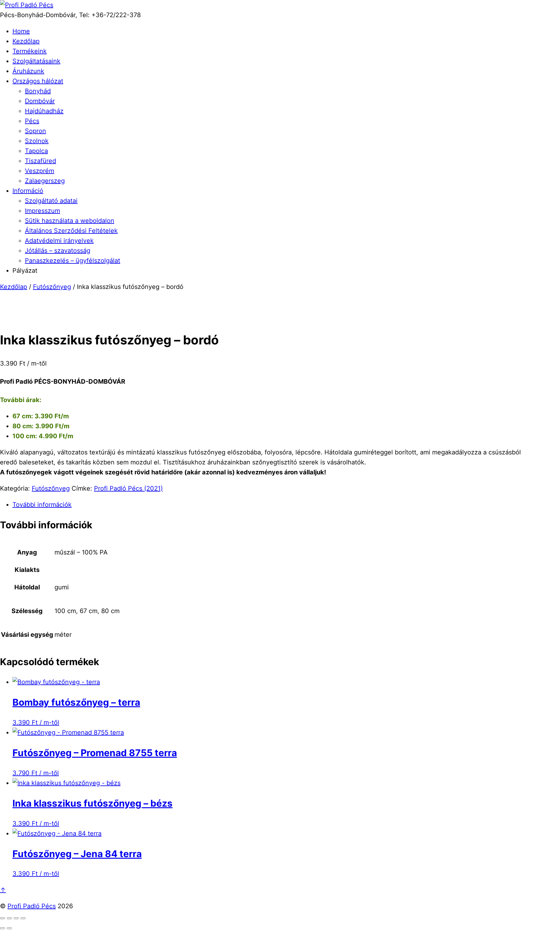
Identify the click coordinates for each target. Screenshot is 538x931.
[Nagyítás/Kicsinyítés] (2, 918)
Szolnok (37, 141)
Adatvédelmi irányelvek (59, 240)
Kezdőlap (26, 41)
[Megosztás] (16, 918)
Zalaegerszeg (45, 181)
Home (21, 31)
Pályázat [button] (24, 270)
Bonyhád (38, 91)
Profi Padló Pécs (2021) (128, 488)
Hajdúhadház (44, 111)
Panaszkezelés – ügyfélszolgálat (72, 260)
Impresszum (42, 210)
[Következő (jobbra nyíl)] (9, 928)
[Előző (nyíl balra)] (2, 928)
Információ (27, 190)
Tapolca (36, 151)
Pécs (32, 121)
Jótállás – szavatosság (57, 250)
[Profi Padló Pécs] (26, 5)
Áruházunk (28, 71)
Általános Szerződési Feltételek (71, 230)
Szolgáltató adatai (51, 200)
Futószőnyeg (52, 286)
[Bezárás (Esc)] (23, 918)
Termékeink (29, 51)
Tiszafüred (40, 161)
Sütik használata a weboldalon (69, 220)
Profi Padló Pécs (31, 906)
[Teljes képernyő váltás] (9, 918)
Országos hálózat (37, 81)
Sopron (35, 131)
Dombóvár (40, 101)
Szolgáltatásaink (36, 61)
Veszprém (39, 171)
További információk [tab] (42, 504)
